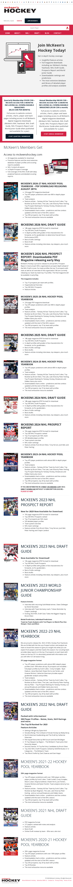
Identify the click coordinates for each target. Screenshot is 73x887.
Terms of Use (67, 880)
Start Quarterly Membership (19, 136)
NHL (27, 33)
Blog (47, 33)
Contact (57, 33)
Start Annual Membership (53, 134)
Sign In (19, 21)
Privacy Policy (59, 880)
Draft (36, 33)
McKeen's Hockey (20, 9)
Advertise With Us (42, 880)
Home (7, 33)
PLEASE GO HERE (27, 491)
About (17, 33)
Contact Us (51, 880)
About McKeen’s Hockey (29, 880)
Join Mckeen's (33, 21)
